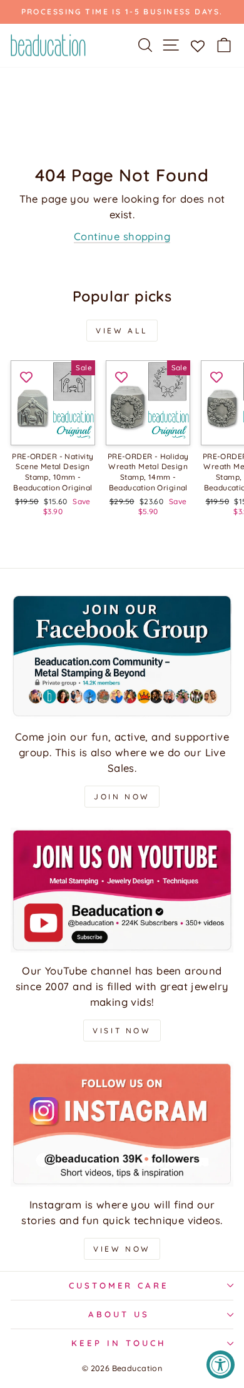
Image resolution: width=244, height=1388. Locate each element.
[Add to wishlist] (26, 375)
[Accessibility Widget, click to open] (220, 1364)
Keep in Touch (118, 1343)
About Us (119, 1314)
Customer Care (119, 1285)
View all (122, 330)
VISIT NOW (122, 1030)
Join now (122, 796)
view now (122, 1249)
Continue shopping (122, 236)
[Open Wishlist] (197, 45)
